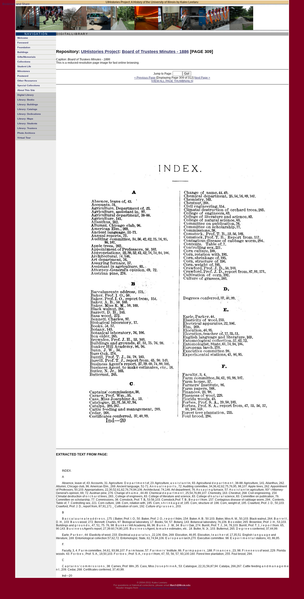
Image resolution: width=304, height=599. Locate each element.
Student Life (24, 66)
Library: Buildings (27, 104)
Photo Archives (26, 133)
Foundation (23, 47)
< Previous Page (145, 77)
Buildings (22, 52)
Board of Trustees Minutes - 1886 (155, 51)
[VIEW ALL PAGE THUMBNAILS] (172, 81)
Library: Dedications (29, 114)
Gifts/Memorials (26, 57)
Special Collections (28, 85)
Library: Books (25, 99)
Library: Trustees (27, 128)
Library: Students (27, 123)
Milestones (23, 71)
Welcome (22, 38)
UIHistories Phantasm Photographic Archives (163, 587)
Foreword (22, 42)
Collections (23, 61)
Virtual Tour (24, 137)
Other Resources (27, 80)
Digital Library (25, 95)
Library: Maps (25, 118)
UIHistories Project (100, 51)
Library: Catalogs (27, 109)
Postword (22, 76)
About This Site (26, 90)
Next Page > (202, 77)
